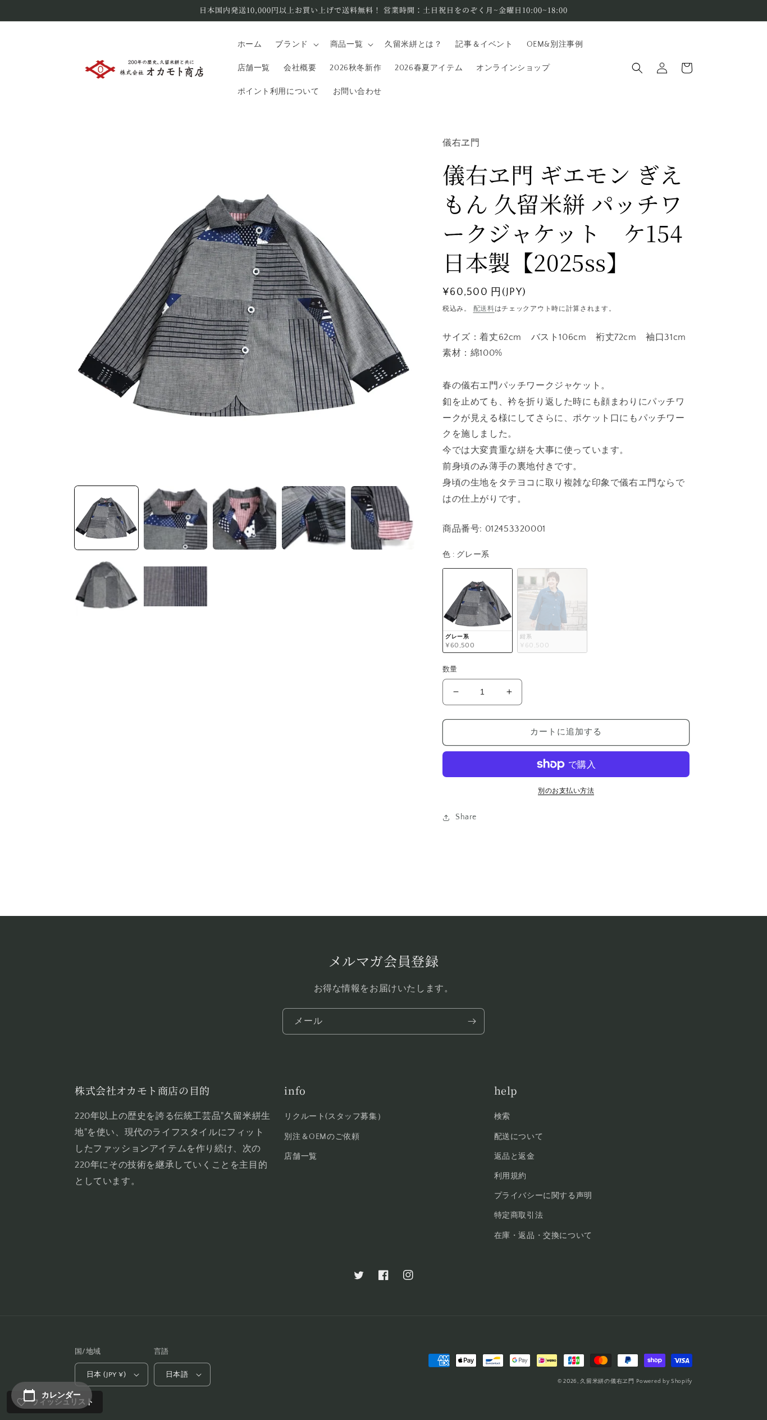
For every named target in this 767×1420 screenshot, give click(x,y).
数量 (450, 669)
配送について (519, 1136)
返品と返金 (514, 1156)
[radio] (477, 610)
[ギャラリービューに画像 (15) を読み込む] (313, 518)
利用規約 (510, 1176)
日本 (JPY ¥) (106, 1374)
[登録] (471, 1021)
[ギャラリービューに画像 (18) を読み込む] (175, 587)
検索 (502, 1116)
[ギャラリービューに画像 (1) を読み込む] (106, 518)
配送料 (484, 308)
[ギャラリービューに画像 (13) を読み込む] (175, 518)
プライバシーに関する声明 (543, 1195)
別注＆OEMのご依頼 (321, 1136)
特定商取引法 (519, 1215)
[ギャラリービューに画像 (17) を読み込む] (106, 587)
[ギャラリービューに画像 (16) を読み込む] (382, 518)
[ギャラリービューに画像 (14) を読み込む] (244, 518)
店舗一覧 (300, 1156)
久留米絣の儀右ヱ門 (607, 1381)
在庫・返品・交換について (543, 1235)
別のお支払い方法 (566, 791)
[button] (295, 44)
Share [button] (466, 817)
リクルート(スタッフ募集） (334, 1116)
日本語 (177, 1374)
